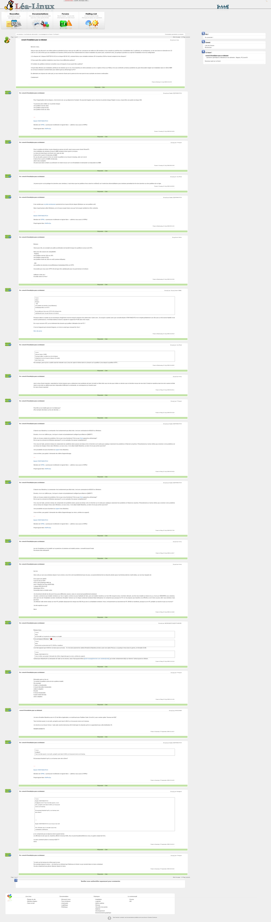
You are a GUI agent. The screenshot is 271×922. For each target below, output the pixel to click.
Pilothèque (64, 907)
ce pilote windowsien (50, 204)
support (57, 449)
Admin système (99, 903)
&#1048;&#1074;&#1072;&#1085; (173, 623)
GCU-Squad (81, 0)
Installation (98, 899)
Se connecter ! (209, 37)
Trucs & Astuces (66, 901)
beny (177, 40)
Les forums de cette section (31, 34)
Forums (132, 899)
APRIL (43, 125)
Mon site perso (38, 331)
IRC (131, 901)
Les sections (20, 34)
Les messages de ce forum (45, 34)
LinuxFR (76, 0)
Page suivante (186, 37)
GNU (86, 0)
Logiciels (98, 901)
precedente (174, 34)
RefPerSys (48, 128)
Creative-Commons (152, 917)
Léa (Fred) (179, 176)
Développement (100, 911)
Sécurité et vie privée (101, 907)
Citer (103, 87)
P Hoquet (179, 142)
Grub (81, 438)
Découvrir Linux (66, 899)
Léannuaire (64, 903)
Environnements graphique (103, 913)
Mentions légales (32, 901)
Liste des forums (209, 45)
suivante (181, 34)
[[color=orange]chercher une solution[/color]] (96, 658)
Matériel (97, 909)
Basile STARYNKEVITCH (175, 93)
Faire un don (31, 903)
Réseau (97, 905)
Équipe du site (31, 899)
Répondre (97, 87)
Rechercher (208, 47)
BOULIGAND (178, 710)
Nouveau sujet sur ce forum (213, 61)
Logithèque (64, 905)
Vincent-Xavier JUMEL (176, 290)
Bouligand (179, 791)
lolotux (180, 237)
